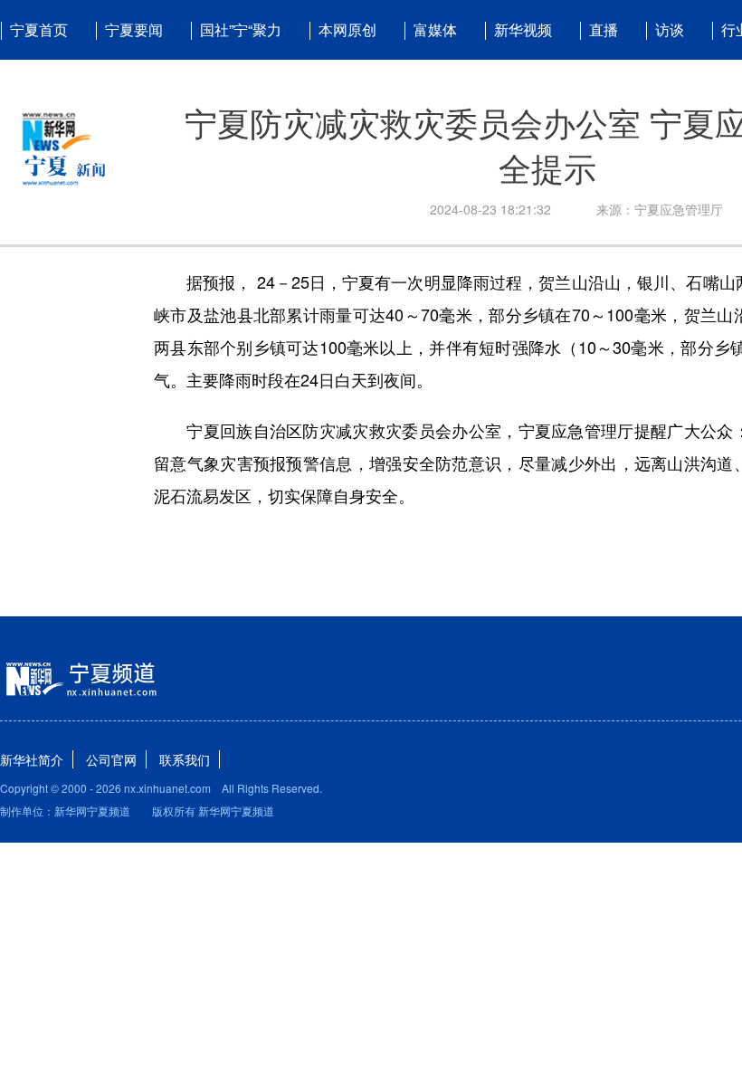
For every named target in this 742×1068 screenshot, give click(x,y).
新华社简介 (31, 759)
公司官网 (111, 759)
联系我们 (184, 759)
